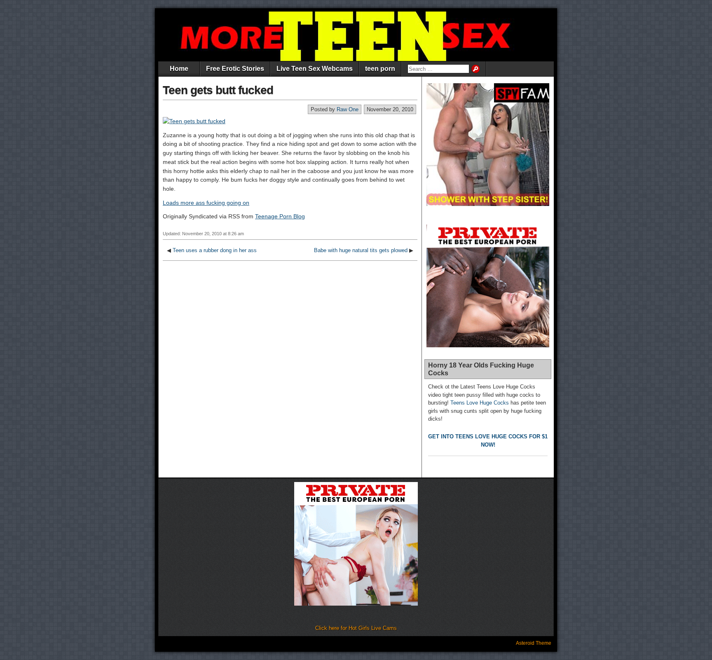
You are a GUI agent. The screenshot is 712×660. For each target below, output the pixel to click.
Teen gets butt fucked (218, 90)
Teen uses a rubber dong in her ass (215, 250)
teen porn (380, 68)
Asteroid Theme (533, 643)
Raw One (347, 109)
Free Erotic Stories (235, 68)
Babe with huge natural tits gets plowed (361, 250)
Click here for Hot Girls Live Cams (356, 628)
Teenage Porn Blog (280, 216)
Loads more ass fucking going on (206, 202)
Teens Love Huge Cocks (479, 403)
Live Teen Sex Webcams (314, 68)
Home (179, 68)
